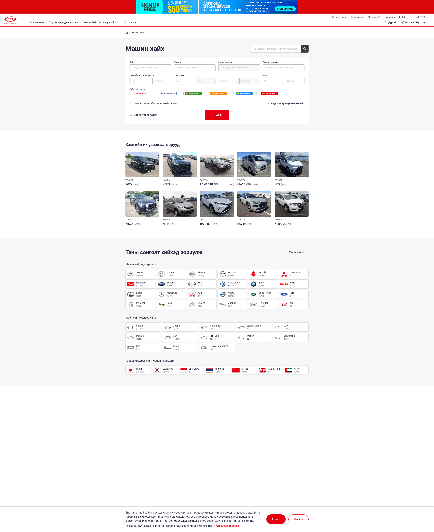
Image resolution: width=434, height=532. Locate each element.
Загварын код (225, 62)
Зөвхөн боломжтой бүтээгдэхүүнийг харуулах (156, 103)
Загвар (177, 62)
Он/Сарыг (179, 75)
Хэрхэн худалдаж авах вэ (63, 22)
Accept (276, 519)
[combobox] (150, 67)
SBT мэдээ (373, 17)
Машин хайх (37, 22)
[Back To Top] (425, 514)
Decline (298, 519)
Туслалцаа (130, 22)
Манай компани (338, 17)
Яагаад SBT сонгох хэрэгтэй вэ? (101, 22)
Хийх (132, 62)
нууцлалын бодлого (226, 525)
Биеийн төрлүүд (270, 62)
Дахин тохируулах (145, 114)
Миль (264, 75)
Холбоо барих (357, 17)
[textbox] (146, 67)
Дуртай (392, 22)
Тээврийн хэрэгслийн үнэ (142, 75)
